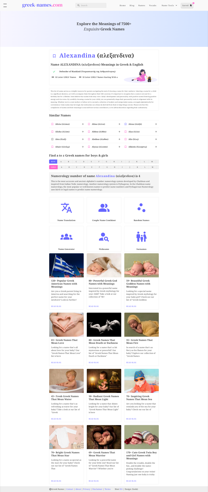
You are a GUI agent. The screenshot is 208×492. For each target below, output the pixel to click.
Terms (107, 489)
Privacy (86, 489)
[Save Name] (54, 56)
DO (121, 489)
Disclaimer (97, 489)
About (78, 489)
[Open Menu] (5, 5)
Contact (69, 489)
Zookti (135, 489)
